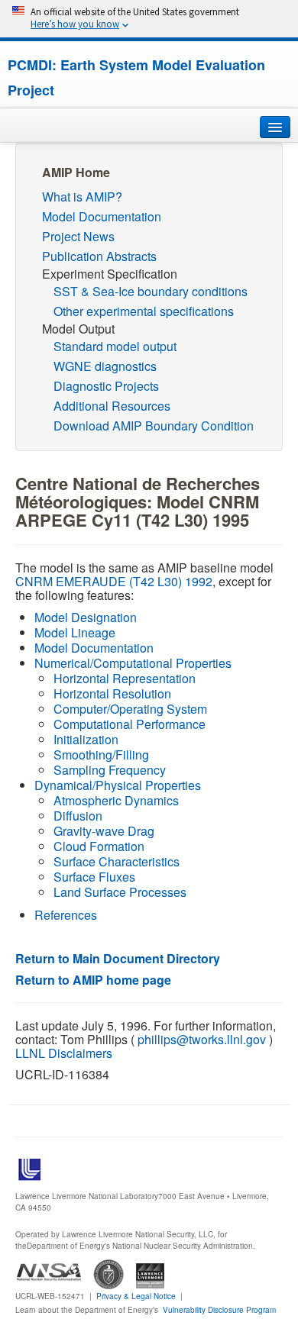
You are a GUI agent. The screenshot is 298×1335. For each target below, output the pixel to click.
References (65, 915)
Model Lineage (74, 632)
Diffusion (77, 815)
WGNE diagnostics (105, 366)
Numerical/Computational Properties (133, 663)
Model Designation (85, 617)
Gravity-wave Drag (103, 831)
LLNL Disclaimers (63, 1053)
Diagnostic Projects (106, 386)
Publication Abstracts (99, 256)
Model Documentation (101, 216)
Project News (78, 236)
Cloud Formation (98, 846)
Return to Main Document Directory (117, 958)
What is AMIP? (82, 196)
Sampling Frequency (109, 770)
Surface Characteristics (116, 861)
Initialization (85, 739)
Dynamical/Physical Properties (117, 785)
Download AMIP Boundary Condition (153, 425)
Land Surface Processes (119, 892)
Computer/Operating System (130, 708)
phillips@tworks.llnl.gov (201, 1039)
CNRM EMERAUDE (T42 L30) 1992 (113, 581)
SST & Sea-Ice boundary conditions (150, 291)
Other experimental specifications (143, 311)
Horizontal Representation (124, 678)
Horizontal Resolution (112, 693)
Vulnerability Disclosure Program (219, 1309)
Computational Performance (129, 724)
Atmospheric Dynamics (116, 800)
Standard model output (115, 346)
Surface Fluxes (94, 876)
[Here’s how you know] (149, 18)
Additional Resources (111, 405)
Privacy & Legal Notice (136, 1296)
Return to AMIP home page (93, 979)
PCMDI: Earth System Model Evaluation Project (136, 77)
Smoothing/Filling (101, 754)
